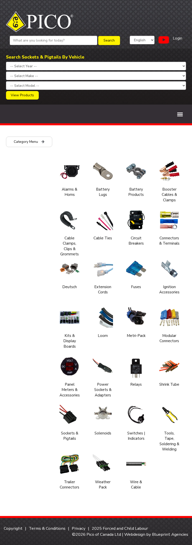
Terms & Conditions (47, 528)
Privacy (79, 528)
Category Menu (26, 141)
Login (177, 38)
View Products (22, 95)
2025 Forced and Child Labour (120, 528)
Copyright (13, 528)
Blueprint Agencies (170, 534)
